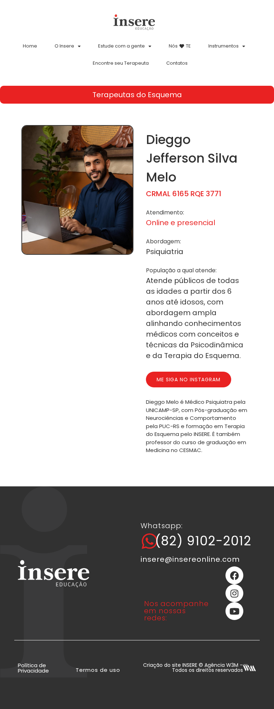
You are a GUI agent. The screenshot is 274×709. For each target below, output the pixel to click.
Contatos (177, 63)
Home (30, 46)
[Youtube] (234, 611)
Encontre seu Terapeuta (121, 63)
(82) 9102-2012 (203, 541)
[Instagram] (234, 593)
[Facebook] (234, 575)
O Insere (64, 46)
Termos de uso (98, 670)
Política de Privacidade (33, 667)
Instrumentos (223, 46)
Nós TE (180, 46)
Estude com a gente (121, 46)
